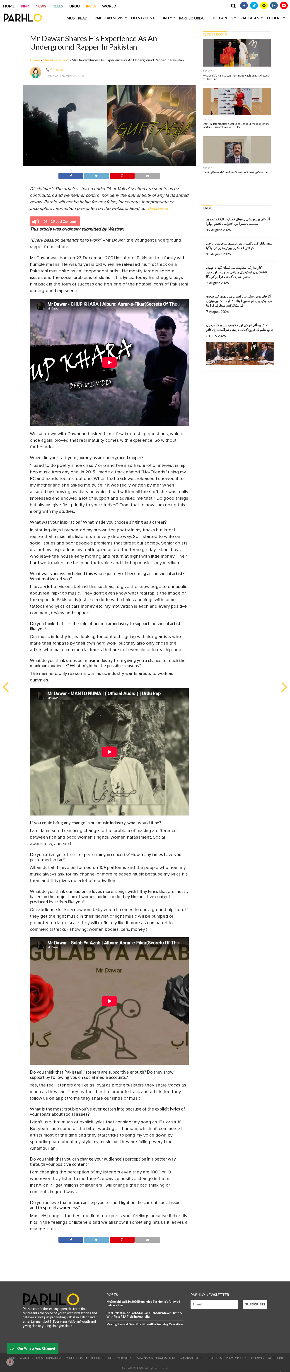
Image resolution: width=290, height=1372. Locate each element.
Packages (249, 18)
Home (8, 6)
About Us (26, 1357)
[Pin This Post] (122, 175)
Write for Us (276, 1357)
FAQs (39, 1357)
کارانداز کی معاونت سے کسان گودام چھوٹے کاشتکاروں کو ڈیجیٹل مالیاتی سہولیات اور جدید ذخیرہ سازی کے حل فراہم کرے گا (236, 272)
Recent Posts (215, 34)
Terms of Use (214, 1357)
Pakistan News (108, 18)
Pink (25, 6)
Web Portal (125, 1357)
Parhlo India (74, 1357)
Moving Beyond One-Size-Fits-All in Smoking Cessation (144, 1324)
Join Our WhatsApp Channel (32, 1348)
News (41, 6)
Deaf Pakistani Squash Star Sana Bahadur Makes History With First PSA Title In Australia (144, 1315)
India (91, 6)
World (109, 6)
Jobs (111, 1357)
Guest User (58, 70)
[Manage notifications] (10, 1362)
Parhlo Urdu (192, 18)
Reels (58, 6)
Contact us (54, 1357)
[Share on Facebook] (70, 175)
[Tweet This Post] (96, 175)
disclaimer (158, 208)
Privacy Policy (236, 1357)
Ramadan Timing (191, 1357)
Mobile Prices (95, 1357)
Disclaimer (256, 1357)
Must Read (77, 18)
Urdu (74, 6)
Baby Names (144, 1357)
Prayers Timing (166, 1357)
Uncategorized (55, 60)
